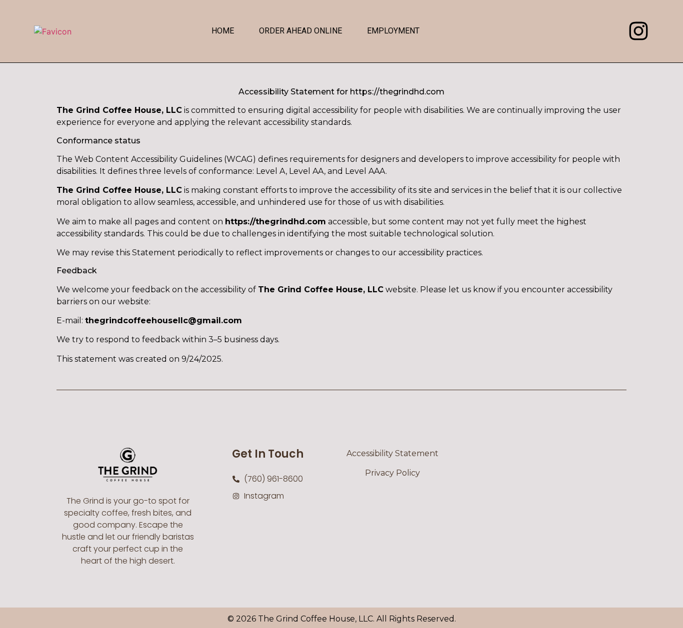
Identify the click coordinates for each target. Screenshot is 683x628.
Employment (393, 30)
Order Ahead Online (300, 30)
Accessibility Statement (392, 453)
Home (223, 30)
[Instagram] (638, 30)
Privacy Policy (392, 473)
